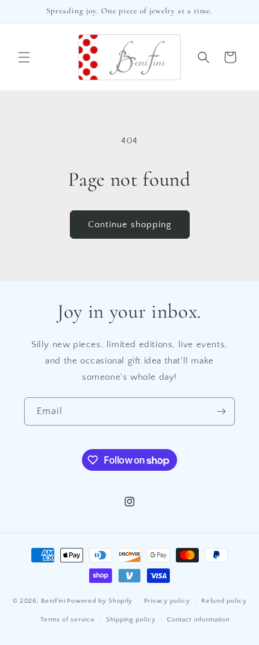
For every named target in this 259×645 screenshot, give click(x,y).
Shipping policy (131, 619)
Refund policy (223, 601)
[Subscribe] (221, 411)
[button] (24, 57)
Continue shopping (130, 224)
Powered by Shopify (100, 601)
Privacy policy (167, 601)
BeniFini (53, 601)
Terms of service (67, 619)
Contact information (198, 619)
